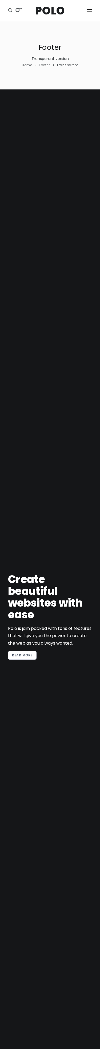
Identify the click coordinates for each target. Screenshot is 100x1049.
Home (27, 65)
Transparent (67, 65)
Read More (22, 655)
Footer (44, 65)
